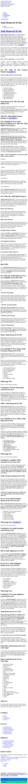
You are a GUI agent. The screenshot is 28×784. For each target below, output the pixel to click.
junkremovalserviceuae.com (17, 773)
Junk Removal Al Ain (11, 31)
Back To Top (4, 761)
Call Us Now (5, 779)
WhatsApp (4, 782)
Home (4, 26)
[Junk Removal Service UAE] (6, 10)
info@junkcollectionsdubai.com (7, 757)
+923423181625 (14, 775)
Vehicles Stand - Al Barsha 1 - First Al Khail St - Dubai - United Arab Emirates (14, 758)
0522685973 (17, 757)
